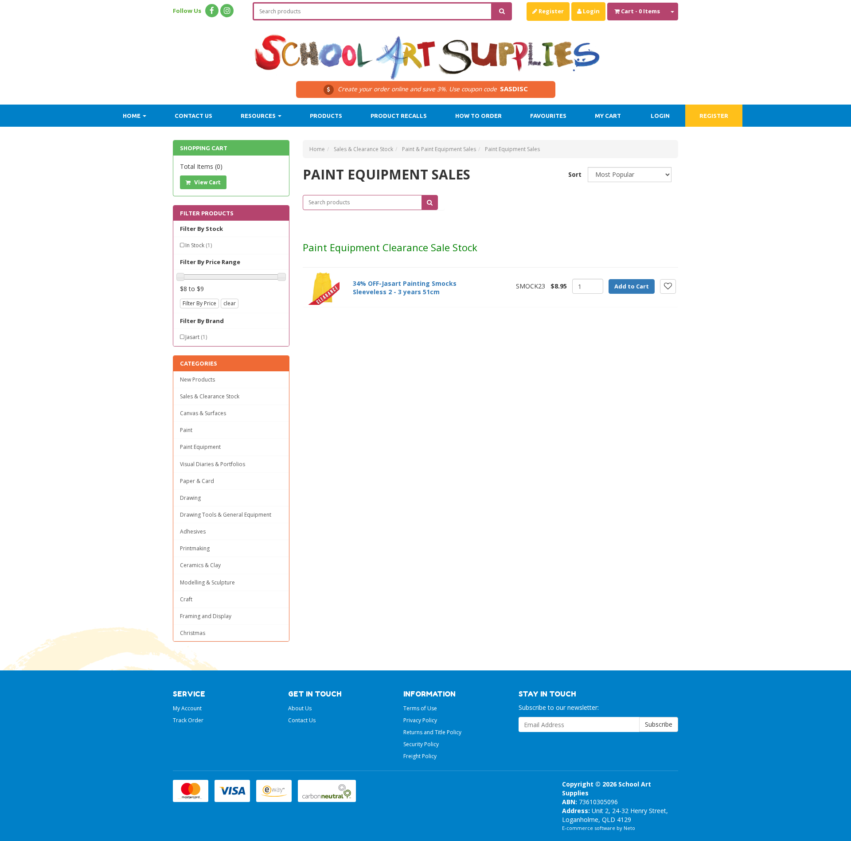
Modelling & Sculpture (207, 582)
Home (132, 116)
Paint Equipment (200, 447)
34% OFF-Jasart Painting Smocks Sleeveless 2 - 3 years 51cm (405, 287)
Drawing (190, 498)
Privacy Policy (420, 720)
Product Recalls (399, 116)
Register (550, 11)
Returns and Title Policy (432, 732)
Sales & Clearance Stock (209, 396)
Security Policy (421, 744)
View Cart (207, 182)
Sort (574, 174)
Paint (186, 430)
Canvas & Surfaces (203, 413)
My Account (187, 708)
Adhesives (193, 531)
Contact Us (193, 116)
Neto (629, 828)
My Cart (608, 116)
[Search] (502, 11)
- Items (640, 11)
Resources (259, 116)
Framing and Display (205, 616)
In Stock (198, 245)
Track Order (188, 720)
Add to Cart (631, 286)
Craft (186, 599)
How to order (478, 116)
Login (591, 11)
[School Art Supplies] (425, 51)
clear (229, 303)
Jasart (196, 337)
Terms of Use (420, 708)
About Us (300, 708)
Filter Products (207, 213)
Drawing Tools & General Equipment (225, 514)
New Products (197, 379)
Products (326, 116)
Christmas (192, 633)
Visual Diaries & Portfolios (212, 464)
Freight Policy (420, 756)
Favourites (548, 116)
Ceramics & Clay (200, 565)
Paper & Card (197, 481)
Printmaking (195, 548)
